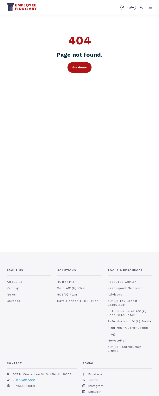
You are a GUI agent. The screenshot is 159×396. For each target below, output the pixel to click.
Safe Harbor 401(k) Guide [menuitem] (130, 321)
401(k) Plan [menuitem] (67, 282)
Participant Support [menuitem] (125, 288)
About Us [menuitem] (15, 270)
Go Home (79, 67)
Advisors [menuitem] (115, 294)
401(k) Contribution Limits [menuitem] (124, 349)
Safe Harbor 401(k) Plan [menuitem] (78, 301)
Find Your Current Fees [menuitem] (128, 328)
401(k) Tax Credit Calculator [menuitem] (122, 303)
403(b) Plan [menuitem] (67, 294)
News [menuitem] (11, 294)
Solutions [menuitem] (66, 270)
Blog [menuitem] (111, 334)
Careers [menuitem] (13, 301)
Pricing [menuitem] (13, 288)
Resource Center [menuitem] (122, 282)
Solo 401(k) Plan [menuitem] (71, 288)
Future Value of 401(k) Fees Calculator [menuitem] (127, 313)
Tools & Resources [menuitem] (125, 270)
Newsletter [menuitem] (117, 340)
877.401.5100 (25, 380)
